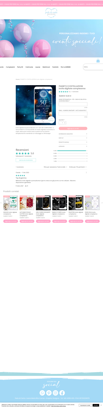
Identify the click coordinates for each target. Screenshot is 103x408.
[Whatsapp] (42, 393)
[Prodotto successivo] (102, 203)
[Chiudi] (101, 405)
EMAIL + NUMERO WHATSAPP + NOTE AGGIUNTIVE (73, 110)
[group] (51, 209)
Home (17, 79)
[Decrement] (60, 122)
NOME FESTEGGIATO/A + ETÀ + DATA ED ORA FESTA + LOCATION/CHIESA (73, 100)
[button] (98, 60)
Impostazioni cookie (85, 405)
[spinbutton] (62, 122)
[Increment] (65, 122)
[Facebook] (62, 393)
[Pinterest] (49, 393)
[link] (68, 91)
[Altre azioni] (86, 172)
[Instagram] (55, 393)
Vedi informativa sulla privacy (58, 406)
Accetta (96, 405)
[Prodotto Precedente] (1, 203)
